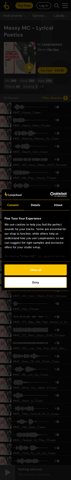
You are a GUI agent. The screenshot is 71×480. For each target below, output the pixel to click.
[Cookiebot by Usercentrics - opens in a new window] (50, 194)
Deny (35, 282)
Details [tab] (35, 205)
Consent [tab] (13, 205)
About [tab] (58, 205)
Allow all (35, 270)
